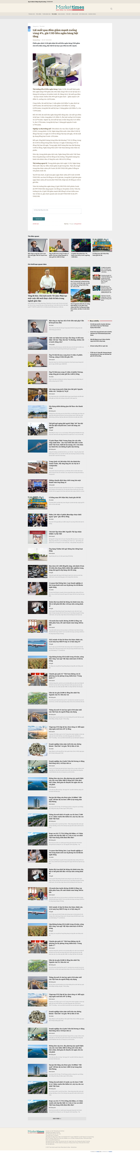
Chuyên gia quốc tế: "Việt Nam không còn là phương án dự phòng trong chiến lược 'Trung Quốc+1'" (106, 279)
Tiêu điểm (38, 14)
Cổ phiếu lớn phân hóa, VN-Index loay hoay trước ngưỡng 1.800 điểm (80, 255)
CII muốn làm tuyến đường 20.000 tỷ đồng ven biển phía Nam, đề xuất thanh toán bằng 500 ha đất (66, 623)
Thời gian (71, 223)
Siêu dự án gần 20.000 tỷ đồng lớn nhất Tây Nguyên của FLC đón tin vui (64, 694)
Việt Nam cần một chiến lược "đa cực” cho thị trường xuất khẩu (106, 298)
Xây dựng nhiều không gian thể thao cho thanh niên (66, 407)
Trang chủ (35, 26)
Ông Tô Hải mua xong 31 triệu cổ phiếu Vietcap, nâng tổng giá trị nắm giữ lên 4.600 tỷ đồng (59, 255)
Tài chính (54, 14)
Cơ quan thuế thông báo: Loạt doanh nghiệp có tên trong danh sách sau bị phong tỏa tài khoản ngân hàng (66, 585)
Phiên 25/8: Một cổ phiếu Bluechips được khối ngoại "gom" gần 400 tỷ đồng (65, 516)
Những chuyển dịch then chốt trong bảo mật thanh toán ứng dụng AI (65, 481)
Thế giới (68, 14)
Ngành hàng (92, 14)
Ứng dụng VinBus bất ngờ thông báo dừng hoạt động (66, 550)
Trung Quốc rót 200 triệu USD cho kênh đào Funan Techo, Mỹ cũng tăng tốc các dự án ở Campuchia (64, 464)
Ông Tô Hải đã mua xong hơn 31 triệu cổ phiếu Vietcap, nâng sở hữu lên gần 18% (65, 356)
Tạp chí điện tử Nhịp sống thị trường (37, 1)
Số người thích (78, 223)
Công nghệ (75, 14)
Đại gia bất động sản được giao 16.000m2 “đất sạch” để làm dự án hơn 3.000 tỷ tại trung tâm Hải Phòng (65, 799)
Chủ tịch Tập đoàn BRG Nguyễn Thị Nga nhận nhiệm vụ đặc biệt (65, 533)
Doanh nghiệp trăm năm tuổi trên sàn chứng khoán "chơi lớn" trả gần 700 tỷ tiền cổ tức (65, 745)
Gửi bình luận (39, 218)
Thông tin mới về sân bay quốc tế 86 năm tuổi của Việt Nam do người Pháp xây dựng (65, 711)
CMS (98, 1151)
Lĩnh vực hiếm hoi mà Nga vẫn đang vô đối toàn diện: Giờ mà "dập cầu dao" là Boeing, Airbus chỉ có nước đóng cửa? (66, 340)
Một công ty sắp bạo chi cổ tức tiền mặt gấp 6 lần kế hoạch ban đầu (37, 255)
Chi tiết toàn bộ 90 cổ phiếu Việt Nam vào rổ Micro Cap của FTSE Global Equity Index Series (100, 325)
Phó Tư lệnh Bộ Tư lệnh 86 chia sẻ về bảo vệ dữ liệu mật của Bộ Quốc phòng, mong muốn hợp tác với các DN (80, 284)
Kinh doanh (61, 14)
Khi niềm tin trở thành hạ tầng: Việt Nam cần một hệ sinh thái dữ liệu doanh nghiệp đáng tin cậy (106, 289)
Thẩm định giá (46, 14)
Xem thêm (56, 1118)
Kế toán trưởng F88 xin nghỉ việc (99, 346)
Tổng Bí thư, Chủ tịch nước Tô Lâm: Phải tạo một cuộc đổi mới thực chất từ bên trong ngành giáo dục (47, 298)
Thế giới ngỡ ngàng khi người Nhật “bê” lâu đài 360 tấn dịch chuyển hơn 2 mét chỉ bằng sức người (66, 425)
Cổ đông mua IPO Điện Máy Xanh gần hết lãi (101, 254)
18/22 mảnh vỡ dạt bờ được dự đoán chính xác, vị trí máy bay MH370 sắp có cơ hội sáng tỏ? (66, 641)
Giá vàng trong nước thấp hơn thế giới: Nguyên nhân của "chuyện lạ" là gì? (66, 390)
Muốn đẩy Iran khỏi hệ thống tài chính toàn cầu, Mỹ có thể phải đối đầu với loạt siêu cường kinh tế (66, 604)
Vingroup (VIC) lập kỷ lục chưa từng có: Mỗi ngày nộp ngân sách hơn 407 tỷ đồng (66, 728)
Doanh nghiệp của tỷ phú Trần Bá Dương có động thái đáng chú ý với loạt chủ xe (66, 762)
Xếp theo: (66, 223)
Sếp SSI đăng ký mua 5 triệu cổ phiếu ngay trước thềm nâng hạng (100, 340)
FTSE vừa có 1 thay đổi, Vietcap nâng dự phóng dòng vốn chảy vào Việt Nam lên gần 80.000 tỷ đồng (100, 354)
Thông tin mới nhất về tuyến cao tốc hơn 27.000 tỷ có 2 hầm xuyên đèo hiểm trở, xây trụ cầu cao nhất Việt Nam (66, 817)
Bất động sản (83, 14)
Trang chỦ (31, 14)
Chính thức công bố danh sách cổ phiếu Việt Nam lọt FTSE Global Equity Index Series (101, 333)
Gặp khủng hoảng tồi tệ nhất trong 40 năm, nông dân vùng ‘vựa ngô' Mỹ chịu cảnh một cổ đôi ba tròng (66, 659)
